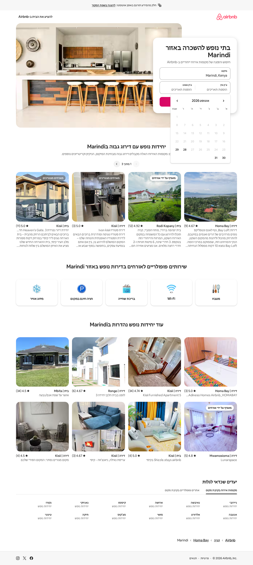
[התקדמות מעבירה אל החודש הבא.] (177, 101)
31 (216, 158)
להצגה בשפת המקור (103, 5)
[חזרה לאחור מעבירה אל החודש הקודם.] (223, 101)
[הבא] (117, 164)
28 (184, 149)
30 (224, 158)
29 (177, 149)
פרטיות (205, 558)
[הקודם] (136, 164)
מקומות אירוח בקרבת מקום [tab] (221, 490)
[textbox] (212, 89)
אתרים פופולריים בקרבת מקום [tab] (182, 490)
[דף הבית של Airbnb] (227, 16)
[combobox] (195, 75)
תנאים (193, 558)
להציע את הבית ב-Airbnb (35, 17)
